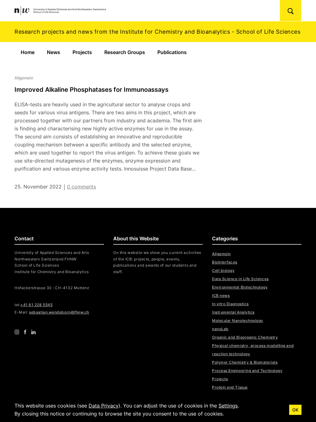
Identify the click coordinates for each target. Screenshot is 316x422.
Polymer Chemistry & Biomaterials (244, 362)
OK (295, 409)
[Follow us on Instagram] (17, 331)
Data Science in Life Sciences (240, 278)
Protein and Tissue (230, 387)
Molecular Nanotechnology (237, 320)
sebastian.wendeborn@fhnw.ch (59, 312)
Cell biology (223, 270)
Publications (172, 52)
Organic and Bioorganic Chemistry (245, 337)
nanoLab (220, 329)
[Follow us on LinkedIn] (33, 331)
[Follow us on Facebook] (25, 331)
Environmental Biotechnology (240, 287)
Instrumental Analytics (233, 312)
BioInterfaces (224, 262)
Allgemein (221, 253)
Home (28, 52)
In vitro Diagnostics (230, 304)
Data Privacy (103, 406)
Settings (228, 406)
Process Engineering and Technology (247, 370)
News (53, 52)
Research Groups (124, 52)
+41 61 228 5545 (36, 304)
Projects (82, 52)
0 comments (81, 187)
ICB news (221, 295)
